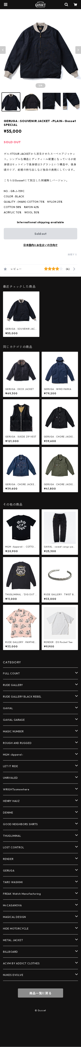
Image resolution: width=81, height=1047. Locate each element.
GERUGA (9, 870)
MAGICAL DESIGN (14, 917)
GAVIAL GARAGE (14, 720)
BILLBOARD (10, 951)
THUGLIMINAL (12, 835)
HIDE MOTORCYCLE (16, 928)
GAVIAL (8, 708)
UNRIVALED (10, 777)
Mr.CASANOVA (12, 905)
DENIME (8, 812)
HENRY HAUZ (11, 801)
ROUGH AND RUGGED (17, 743)
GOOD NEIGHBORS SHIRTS (20, 824)
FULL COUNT (11, 673)
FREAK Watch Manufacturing (22, 893)
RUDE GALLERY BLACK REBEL (22, 696)
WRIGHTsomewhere (16, 789)
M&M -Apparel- (13, 754)
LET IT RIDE (10, 766)
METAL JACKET (13, 940)
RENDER (8, 859)
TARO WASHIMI (13, 882)
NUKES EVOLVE (13, 975)
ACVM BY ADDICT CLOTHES (21, 963)
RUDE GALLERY (13, 685)
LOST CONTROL (13, 847)
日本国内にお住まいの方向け (40, 245)
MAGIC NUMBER (13, 731)
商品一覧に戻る (40, 993)
